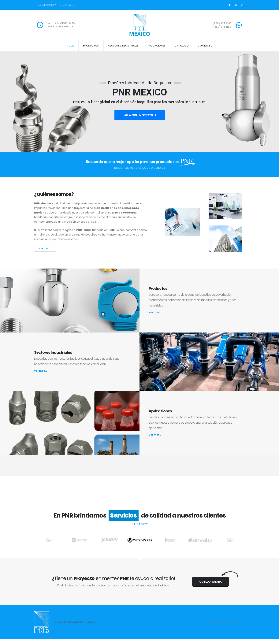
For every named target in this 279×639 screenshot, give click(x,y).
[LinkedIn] (242, 5)
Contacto (68, 4)
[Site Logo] (139, 25)
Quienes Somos (220, 622)
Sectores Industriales (123, 45)
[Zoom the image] (49, 539)
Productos (91, 45)
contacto (240, 622)
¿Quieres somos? (46, 4)
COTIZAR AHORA (210, 582)
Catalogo (181, 45)
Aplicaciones (156, 45)
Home (70, 45)
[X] (235, 5)
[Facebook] (229, 5)
